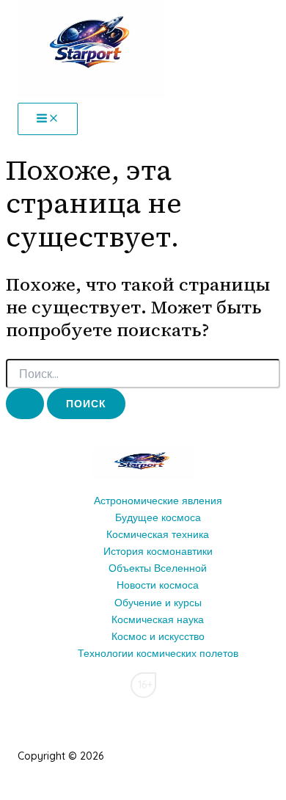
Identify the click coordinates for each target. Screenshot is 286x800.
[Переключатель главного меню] (48, 119)
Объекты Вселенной (158, 568)
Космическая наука (157, 619)
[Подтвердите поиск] (25, 403)
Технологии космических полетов (158, 653)
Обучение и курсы (158, 602)
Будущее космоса (158, 517)
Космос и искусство (158, 636)
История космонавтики (158, 551)
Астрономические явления (158, 500)
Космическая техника (157, 534)
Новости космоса (158, 585)
